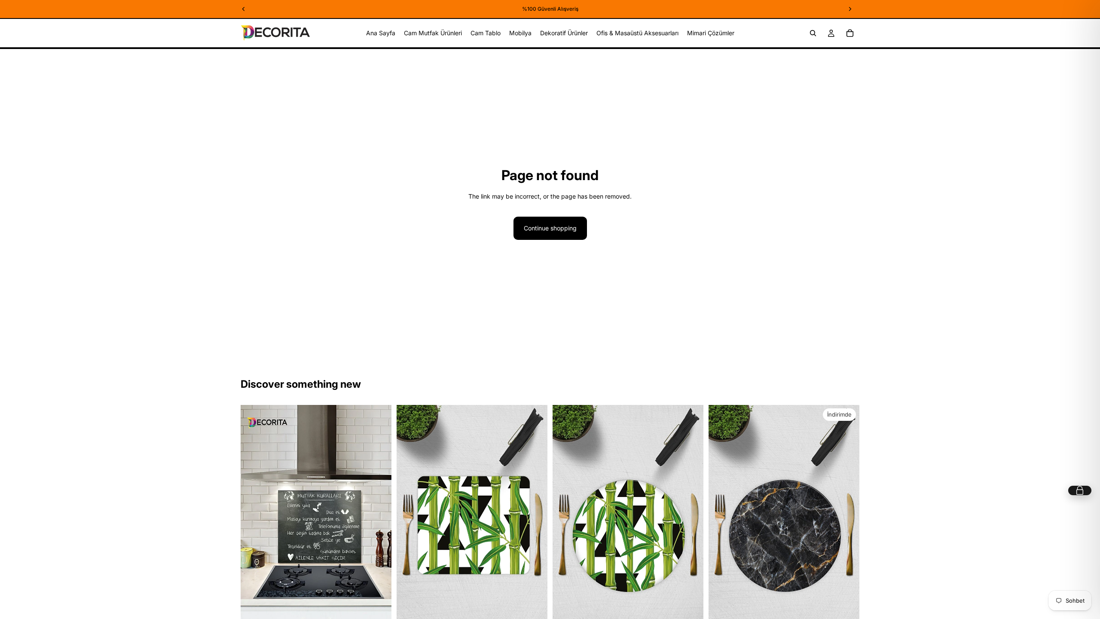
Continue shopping (550, 228)
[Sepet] (849, 33)
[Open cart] (1079, 490)
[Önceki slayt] (253, 518)
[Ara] (813, 33)
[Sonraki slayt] (378, 518)
